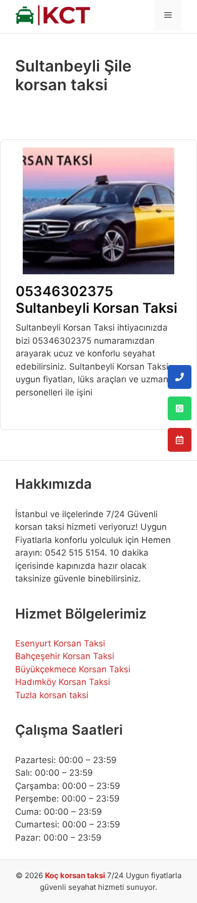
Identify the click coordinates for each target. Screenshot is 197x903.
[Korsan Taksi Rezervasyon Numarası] (179, 440)
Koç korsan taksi (75, 875)
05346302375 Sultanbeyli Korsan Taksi (96, 299)
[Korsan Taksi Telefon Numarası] (179, 377)
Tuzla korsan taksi (51, 695)
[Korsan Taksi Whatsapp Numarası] (179, 408)
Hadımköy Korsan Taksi (62, 682)
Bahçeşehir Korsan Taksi (64, 656)
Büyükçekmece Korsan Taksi (72, 669)
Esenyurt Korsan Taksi (60, 643)
